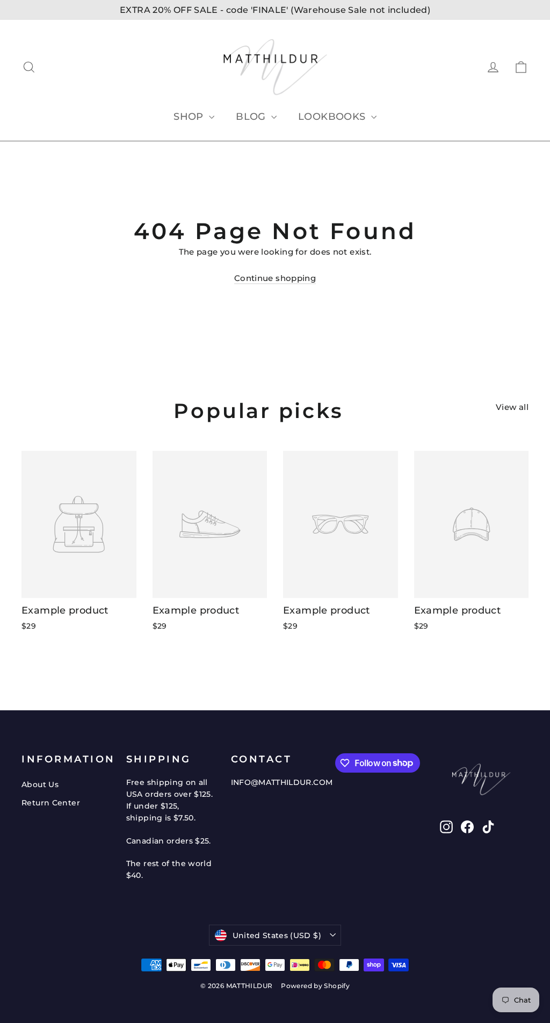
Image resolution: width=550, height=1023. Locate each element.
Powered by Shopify (315, 986)
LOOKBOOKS (333, 117)
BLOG (252, 117)
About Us (40, 784)
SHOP (189, 117)
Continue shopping (275, 278)
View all (512, 407)
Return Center (50, 803)
